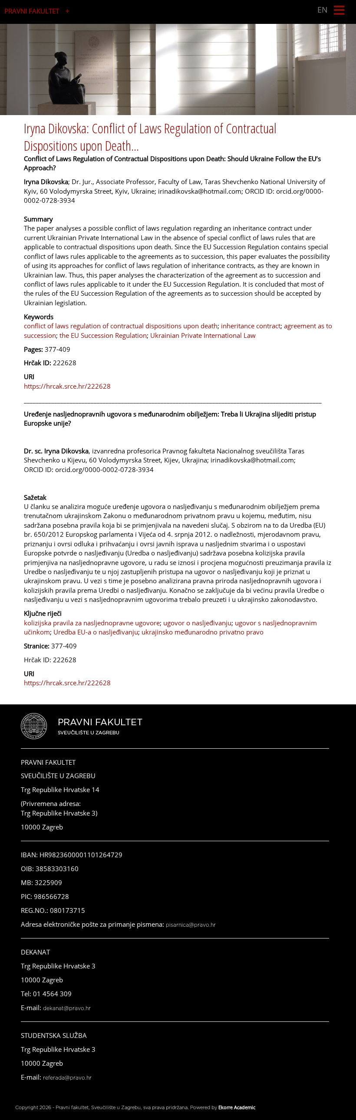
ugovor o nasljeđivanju (197, 622)
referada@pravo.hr (67, 1077)
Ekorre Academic (236, 1107)
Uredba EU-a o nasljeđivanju (95, 632)
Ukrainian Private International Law (203, 335)
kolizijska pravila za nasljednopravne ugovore (92, 622)
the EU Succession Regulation (103, 335)
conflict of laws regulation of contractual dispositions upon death (121, 325)
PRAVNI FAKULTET (31, 11)
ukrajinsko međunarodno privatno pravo (203, 632)
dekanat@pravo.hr (67, 1008)
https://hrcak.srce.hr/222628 (67, 386)
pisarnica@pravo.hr (191, 925)
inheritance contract (250, 325)
